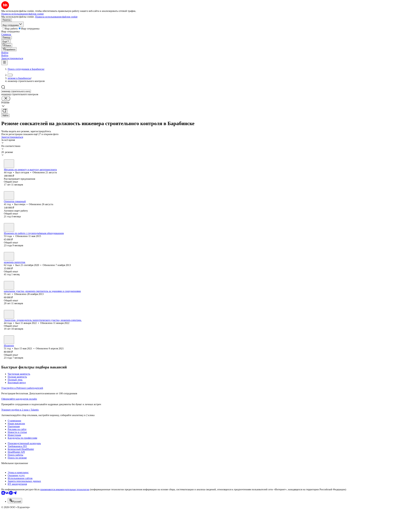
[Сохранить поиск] (4, 111)
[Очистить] (5, 98)
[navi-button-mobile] (4, 62)
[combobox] (16, 91)
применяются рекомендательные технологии (64, 489)
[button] (4, 52)
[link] (6, 45)
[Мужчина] (9, 163)
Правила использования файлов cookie (56, 16)
